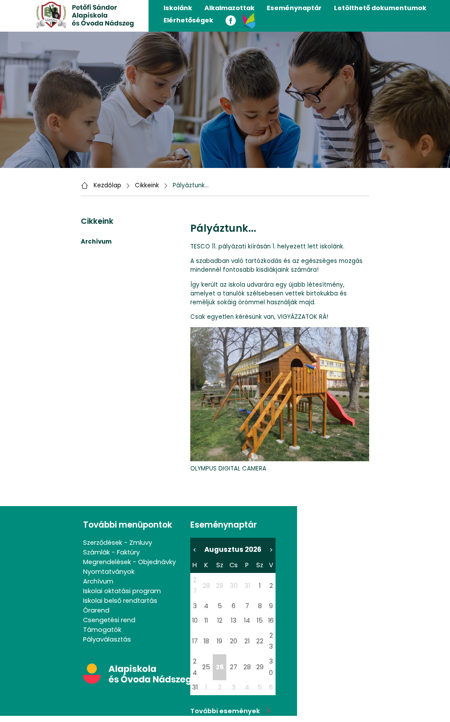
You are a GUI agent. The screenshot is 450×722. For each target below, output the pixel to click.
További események (228, 711)
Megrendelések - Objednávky (129, 562)
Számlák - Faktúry (111, 552)
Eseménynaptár (294, 8)
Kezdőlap (107, 185)
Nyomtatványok (108, 571)
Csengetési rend (109, 620)
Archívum (98, 581)
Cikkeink (147, 185)
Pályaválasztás (107, 639)
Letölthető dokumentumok (380, 8)
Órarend (96, 610)
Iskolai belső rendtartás (120, 600)
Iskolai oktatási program (122, 591)
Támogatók (102, 629)
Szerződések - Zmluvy (117, 542)
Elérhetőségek (188, 20)
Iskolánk (177, 8)
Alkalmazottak (229, 8)
